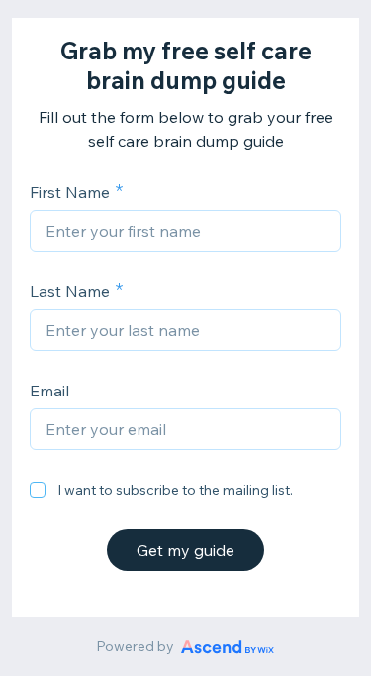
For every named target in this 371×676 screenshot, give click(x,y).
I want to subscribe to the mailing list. (175, 490)
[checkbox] (38, 490)
